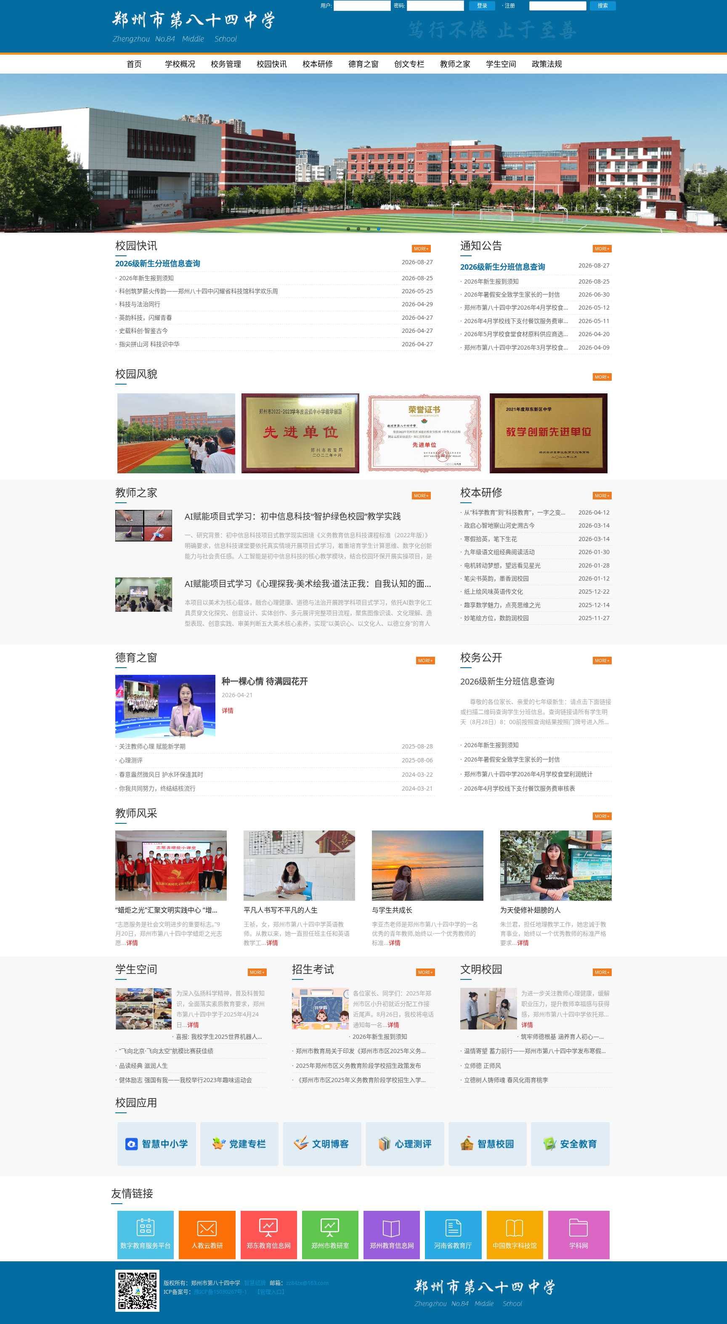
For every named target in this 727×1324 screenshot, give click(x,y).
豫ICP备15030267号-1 (220, 1291)
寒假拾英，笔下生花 (488, 539)
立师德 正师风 (480, 1065)
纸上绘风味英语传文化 (491, 591)
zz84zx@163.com (307, 1283)
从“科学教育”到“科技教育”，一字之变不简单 (519, 512)
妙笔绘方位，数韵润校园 (494, 618)
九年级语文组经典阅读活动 (497, 552)
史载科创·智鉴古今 (141, 330)
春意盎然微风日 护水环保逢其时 (159, 774)
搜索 (603, 5)
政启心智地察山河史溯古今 (497, 525)
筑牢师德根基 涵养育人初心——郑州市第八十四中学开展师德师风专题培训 (564, 1036)
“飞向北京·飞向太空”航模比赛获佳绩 (164, 1051)
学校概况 (180, 64)
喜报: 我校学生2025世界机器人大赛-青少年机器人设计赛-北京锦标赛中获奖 (219, 1036)
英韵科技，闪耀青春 (143, 317)
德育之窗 (363, 64)
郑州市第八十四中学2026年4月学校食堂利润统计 (526, 307)
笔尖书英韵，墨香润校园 (494, 578)
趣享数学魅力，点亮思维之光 (500, 605)
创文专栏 (409, 64)
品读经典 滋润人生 (141, 1065)
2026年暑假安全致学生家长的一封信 (510, 294)
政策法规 (547, 64)
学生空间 (501, 64)
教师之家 (455, 64)
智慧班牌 (255, 1283)
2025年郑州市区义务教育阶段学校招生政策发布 (356, 1065)
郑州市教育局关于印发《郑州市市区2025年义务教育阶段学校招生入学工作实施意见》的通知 (363, 1051)
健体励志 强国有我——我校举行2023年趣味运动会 (183, 1080)
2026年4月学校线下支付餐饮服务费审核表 (517, 321)
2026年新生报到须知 (144, 278)
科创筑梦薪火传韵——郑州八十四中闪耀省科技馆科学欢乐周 (196, 291)
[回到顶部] (714, 1311)
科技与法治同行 (137, 304)
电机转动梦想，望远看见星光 (500, 565)
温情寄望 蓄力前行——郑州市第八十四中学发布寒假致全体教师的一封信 (536, 1051)
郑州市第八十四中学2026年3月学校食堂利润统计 (526, 347)
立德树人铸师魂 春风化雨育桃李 (504, 1080)
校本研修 (317, 64)
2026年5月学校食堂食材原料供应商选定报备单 (523, 334)
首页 (134, 64)
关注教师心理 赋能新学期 (150, 746)
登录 (482, 5)
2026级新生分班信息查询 (157, 263)
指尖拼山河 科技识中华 (147, 344)
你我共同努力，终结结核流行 (155, 788)
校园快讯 (272, 64)
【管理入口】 (271, 1291)
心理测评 (129, 760)
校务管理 (226, 64)
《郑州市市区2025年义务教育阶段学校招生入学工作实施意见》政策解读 (363, 1080)
